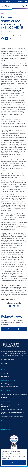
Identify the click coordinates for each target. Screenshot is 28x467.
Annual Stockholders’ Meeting (10, 386)
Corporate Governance (9, 391)
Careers (4, 421)
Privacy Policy (6, 458)
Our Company (6, 370)
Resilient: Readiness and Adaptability (12, 416)
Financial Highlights (7, 384)
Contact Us (5, 429)
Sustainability (6, 401)
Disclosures (4, 397)
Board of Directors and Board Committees (14, 394)
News (3, 425)
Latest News (12, 329)
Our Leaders (5, 376)
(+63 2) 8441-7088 (8, 359)
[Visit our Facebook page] (2, 38)
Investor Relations (8, 380)
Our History (4, 373)
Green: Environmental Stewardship (11, 409)
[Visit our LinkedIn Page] (6, 38)
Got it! (14, 462)
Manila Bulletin (10, 299)
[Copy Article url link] (11, 38)
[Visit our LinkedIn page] (14, 306)
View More (20, 1)
